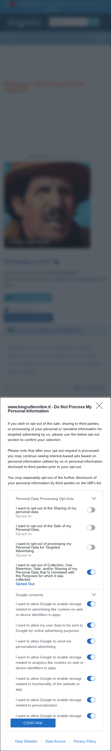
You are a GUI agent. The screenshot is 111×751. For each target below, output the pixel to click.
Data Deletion (26, 741)
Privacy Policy (85, 741)
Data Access (55, 741)
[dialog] (55, 574)
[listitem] (55, 498)
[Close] (101, 407)
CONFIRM (33, 723)
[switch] (91, 510)
